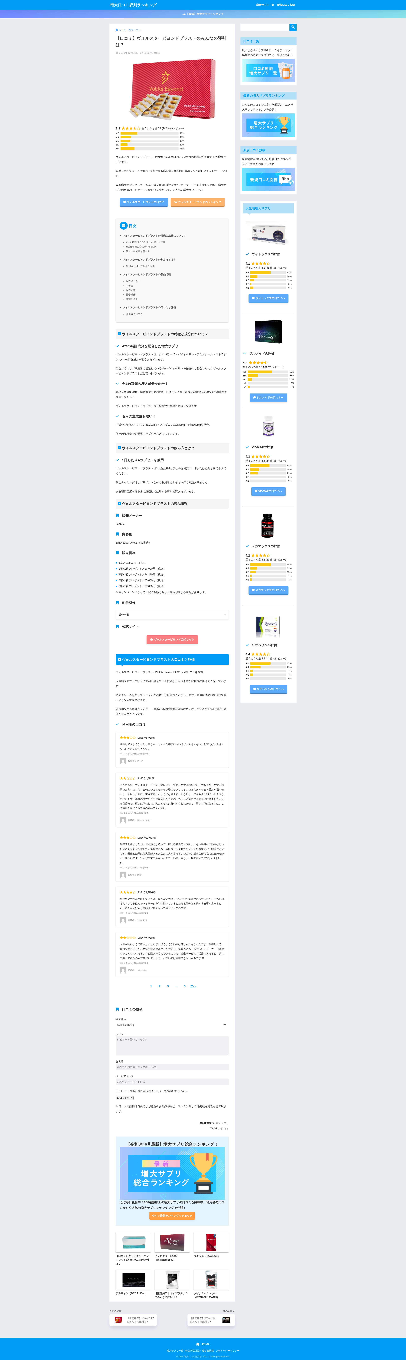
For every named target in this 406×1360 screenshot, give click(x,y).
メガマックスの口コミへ (270, 590)
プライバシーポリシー (227, 1350)
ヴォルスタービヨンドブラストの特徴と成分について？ (154, 235)
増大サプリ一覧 (265, 4)
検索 (293, 27)
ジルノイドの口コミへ (270, 397)
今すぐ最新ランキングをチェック (172, 1215)
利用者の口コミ (134, 314)
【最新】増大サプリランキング (205, 14)
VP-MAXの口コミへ (270, 491)
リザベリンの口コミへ (270, 689)
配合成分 (130, 294)
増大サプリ (222, 1123)
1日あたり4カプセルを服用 (140, 266)
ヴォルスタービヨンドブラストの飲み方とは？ (149, 259)
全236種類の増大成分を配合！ (142, 246)
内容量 (129, 285)
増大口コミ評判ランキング (133, 5)
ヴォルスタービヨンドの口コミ (145, 202)
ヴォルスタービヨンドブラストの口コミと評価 (149, 307)
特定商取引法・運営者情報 (199, 1350)
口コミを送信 (124, 1097)
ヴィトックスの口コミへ (270, 298)
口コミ (225, 1128)
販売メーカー (133, 281)
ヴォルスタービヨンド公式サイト (174, 639)
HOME (205, 1344)
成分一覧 (123, 614)
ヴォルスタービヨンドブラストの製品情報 (147, 274)
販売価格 (130, 290)
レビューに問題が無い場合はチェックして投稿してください (152, 1091)
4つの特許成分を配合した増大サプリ (145, 242)
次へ (193, 986)
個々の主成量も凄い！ (138, 251)
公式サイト (132, 299)
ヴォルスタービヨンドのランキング (199, 202)
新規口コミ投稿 (286, 4)
